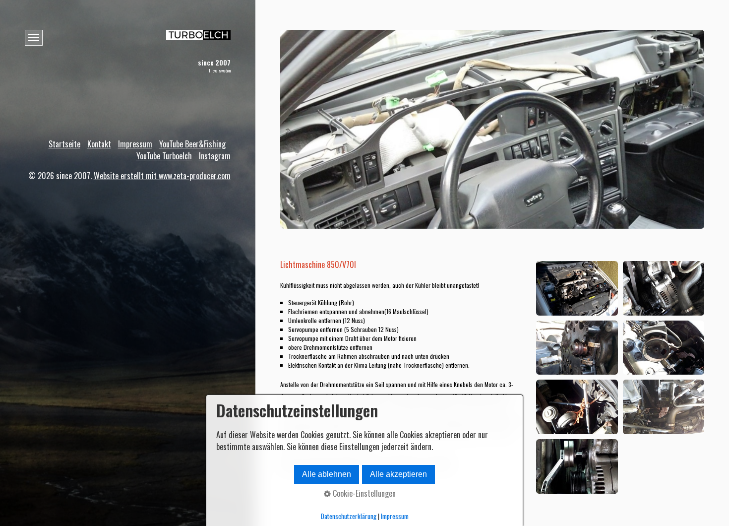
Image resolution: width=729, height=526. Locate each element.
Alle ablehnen (326, 474)
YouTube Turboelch (164, 156)
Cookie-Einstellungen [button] (363, 493)
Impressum (135, 144)
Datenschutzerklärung (348, 516)
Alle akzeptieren (398, 474)
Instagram (215, 156)
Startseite (64, 144)
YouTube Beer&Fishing (192, 144)
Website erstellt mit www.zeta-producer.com (162, 176)
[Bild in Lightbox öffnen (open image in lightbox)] (576, 288)
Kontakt (99, 144)
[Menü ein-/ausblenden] (34, 38)
